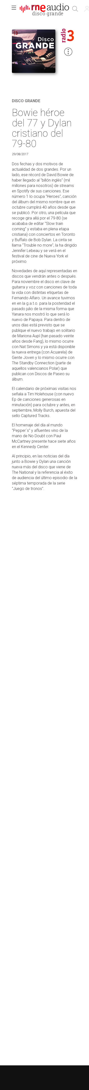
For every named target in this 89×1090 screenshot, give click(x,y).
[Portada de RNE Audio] (44, 9)
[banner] (44, 9)
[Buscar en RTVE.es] (75, 9)
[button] (14, 9)
